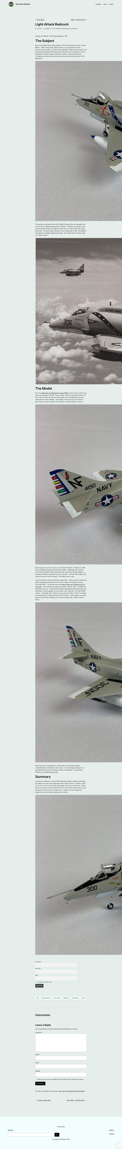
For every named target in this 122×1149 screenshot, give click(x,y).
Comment (38, 1033)
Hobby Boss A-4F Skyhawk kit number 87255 (55, 393)
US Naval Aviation (65, 28)
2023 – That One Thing (78, 20)
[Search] (57, 1135)
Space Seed (40, 20)
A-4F (37, 998)
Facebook (111, 1134)
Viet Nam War (74, 28)
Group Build (57, 998)
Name (37, 1054)
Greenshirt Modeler (23, 4)
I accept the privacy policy (44, 982)
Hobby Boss (66, 998)
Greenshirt (48, 28)
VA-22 (83, 998)
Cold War (58, 28)
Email (36, 975)
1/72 (54, 28)
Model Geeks (75, 998)
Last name (38, 968)
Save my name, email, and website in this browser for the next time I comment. (60, 1079)
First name (38, 962)
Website (37, 1071)
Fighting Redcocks (46, 998)
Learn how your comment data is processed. (72, 1091)
